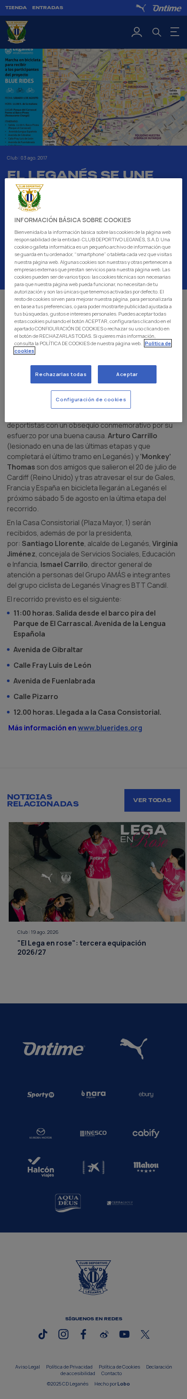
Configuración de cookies (91, 399)
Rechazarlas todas (61, 374)
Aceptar (127, 374)
